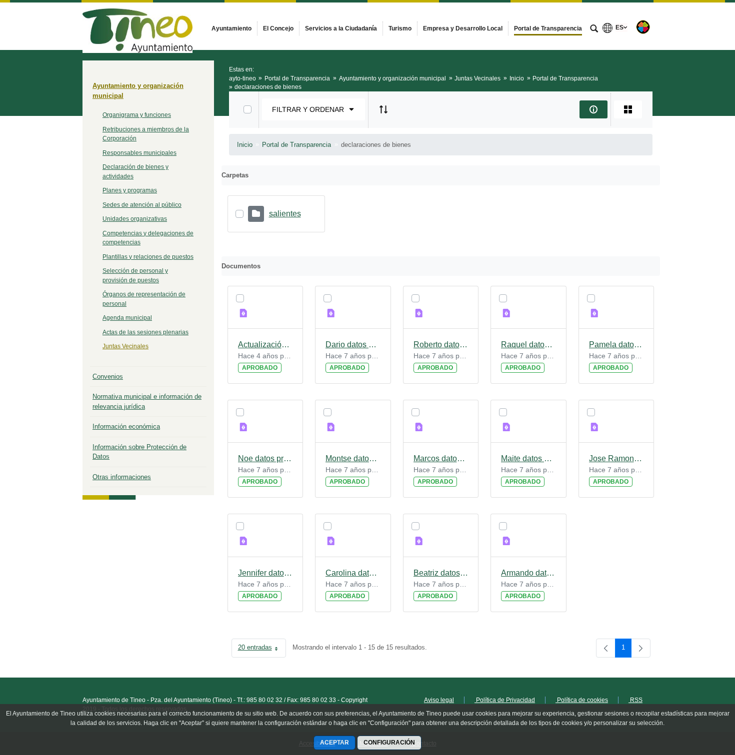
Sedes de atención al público (142, 204)
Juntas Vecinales (125, 346)
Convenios (107, 376)
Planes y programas (129, 190)
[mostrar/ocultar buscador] (594, 29)
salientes (285, 213)
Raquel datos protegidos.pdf (528, 344)
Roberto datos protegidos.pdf (441, 344)
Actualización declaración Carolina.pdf (265, 344)
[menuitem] (231, 28)
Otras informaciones (121, 477)
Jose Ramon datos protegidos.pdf (616, 458)
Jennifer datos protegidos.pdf (265, 573)
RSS (635, 700)
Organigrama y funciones (136, 114)
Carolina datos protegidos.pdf (353, 573)
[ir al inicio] (695, 695)
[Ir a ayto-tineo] (137, 25)
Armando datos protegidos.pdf (528, 573)
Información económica (126, 426)
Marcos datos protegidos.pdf (441, 458)
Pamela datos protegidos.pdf (616, 344)
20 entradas (262, 649)
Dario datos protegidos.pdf (353, 344)
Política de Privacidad (504, 700)
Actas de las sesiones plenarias (145, 332)
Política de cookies (582, 700)
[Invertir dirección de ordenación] (384, 109)
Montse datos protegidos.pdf (353, 458)
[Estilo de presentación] (628, 109)
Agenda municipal (127, 317)
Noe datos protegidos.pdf (265, 458)
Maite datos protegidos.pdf (528, 458)
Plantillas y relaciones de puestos (148, 256)
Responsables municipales (139, 152)
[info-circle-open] (594, 109)
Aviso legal (439, 700)
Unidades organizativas (134, 218)
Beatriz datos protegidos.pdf (441, 573)
